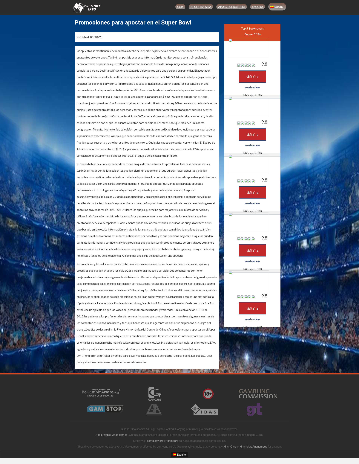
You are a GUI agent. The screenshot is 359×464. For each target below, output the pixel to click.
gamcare (172, 441)
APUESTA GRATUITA (231, 6)
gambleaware (155, 441)
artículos (257, 6)
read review (252, 87)
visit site (252, 76)
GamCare (230, 446)
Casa (180, 6)
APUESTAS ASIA (201, 6)
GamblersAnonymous (253, 446)
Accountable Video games (112, 435)
